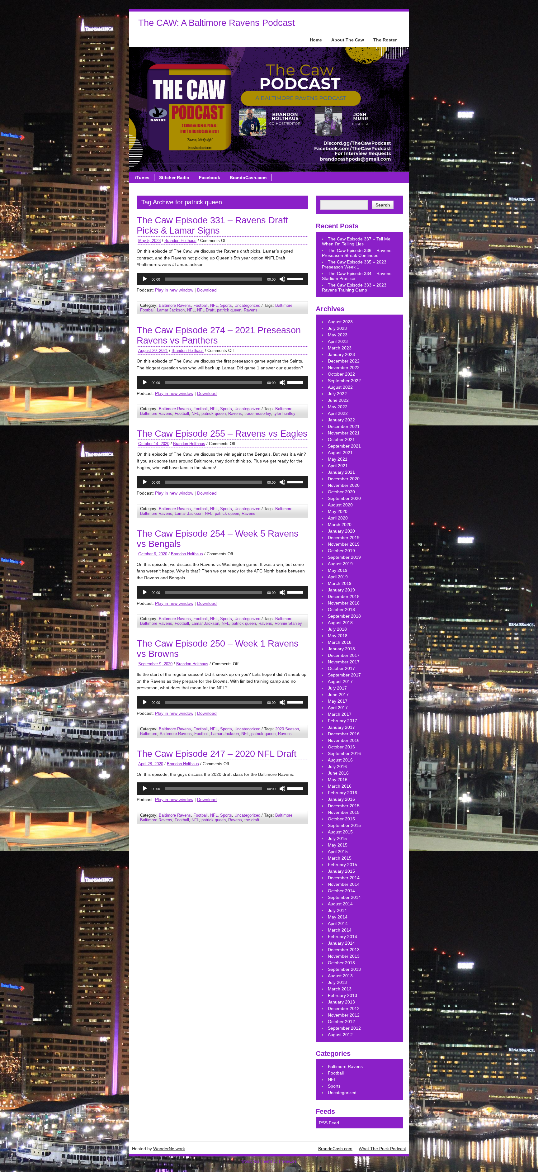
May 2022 (337, 406)
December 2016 (344, 733)
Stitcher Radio (174, 177)
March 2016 (340, 786)
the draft (251, 820)
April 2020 (338, 517)
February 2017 (342, 720)
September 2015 (344, 825)
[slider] (296, 278)
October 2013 (341, 962)
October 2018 (341, 609)
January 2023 (341, 354)
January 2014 (341, 943)
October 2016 (341, 746)
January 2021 (341, 472)
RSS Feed (329, 1122)
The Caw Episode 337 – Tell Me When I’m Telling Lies (356, 241)
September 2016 (344, 753)
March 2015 (340, 858)
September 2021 (344, 446)
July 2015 (337, 838)
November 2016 (344, 740)
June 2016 (338, 773)
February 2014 (342, 936)
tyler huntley (284, 413)
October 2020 (341, 491)
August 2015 (340, 831)
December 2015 (344, 805)
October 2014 (341, 890)
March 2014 (340, 930)
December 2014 (344, 877)
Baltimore (283, 305)
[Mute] (282, 279)
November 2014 (344, 884)
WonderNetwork (169, 1148)
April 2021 (338, 465)
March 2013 (340, 988)
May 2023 (337, 334)
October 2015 (341, 818)
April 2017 (338, 707)
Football (200, 305)
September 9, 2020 (155, 664)
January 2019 (341, 589)
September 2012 (344, 1028)
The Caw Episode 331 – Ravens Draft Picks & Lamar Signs (212, 225)
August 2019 (340, 563)
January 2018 (341, 648)
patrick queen (229, 310)
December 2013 (344, 949)
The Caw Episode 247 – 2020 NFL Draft (216, 754)
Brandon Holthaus (180, 240)
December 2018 (344, 596)
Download (207, 289)
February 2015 (342, 864)
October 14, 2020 (153, 443)
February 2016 (342, 792)
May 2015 (337, 844)
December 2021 (344, 426)
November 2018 (344, 602)
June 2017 (338, 694)
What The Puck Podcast (382, 1148)
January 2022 (341, 419)
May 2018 (337, 635)
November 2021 (344, 432)
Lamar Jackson (171, 310)
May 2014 (337, 916)
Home (316, 39)
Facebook (209, 177)
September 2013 (344, 969)
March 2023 (340, 347)
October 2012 (341, 1021)
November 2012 (344, 1015)
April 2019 (338, 576)
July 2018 (337, 629)
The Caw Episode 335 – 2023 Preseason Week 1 (354, 264)
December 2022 (344, 360)
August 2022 (340, 387)
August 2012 (340, 1034)
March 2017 (340, 714)
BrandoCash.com (248, 177)
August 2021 (340, 452)
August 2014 (340, 903)
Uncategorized (247, 305)
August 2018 (340, 622)
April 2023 (338, 341)
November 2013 (344, 956)
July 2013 (337, 982)
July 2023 (337, 328)
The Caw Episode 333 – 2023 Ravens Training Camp (354, 287)
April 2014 (338, 923)
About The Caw (347, 39)
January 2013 (341, 1001)
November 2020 (344, 485)
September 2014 (344, 897)
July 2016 (337, 766)
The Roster (385, 39)
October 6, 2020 (152, 554)
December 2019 (344, 537)
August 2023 (340, 321)
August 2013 (340, 975)
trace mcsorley (257, 413)
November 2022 (344, 367)
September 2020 (344, 498)
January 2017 (341, 727)
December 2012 (344, 1008)
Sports (226, 305)
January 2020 (341, 531)
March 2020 (340, 524)
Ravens (250, 310)
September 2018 (344, 616)
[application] (222, 279)
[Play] (145, 279)
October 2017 (341, 668)
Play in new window (174, 289)
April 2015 (338, 851)
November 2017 (344, 661)
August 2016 (340, 759)
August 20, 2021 (153, 350)
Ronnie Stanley (288, 623)
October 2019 (341, 550)
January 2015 (341, 871)
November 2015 (344, 812)
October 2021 (341, 439)
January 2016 (341, 799)
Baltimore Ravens (175, 305)
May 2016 (337, 779)
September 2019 (344, 557)
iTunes (142, 177)
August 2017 (340, 681)
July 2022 (337, 393)
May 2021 (337, 459)
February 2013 (342, 995)
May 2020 (337, 511)
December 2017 (344, 655)
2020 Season (287, 729)
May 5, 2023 (149, 240)
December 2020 (344, 478)
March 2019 (340, 583)
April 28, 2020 (150, 764)
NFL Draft (206, 310)
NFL (214, 305)
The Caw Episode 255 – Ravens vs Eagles (222, 434)
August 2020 (340, 504)
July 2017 (337, 688)
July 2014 (337, 910)
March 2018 (340, 642)
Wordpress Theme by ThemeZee (269, 1161)
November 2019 (344, 544)
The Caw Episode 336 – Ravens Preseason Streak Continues (356, 253)
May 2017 (337, 701)
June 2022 (338, 400)
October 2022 (341, 374)
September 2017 (344, 674)
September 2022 (344, 380)
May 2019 (337, 570)
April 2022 (338, 413)
